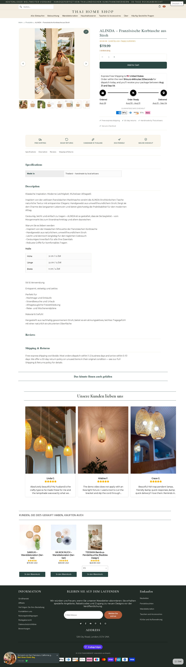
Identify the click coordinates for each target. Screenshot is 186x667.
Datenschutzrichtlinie (27, 624)
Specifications (30, 152)
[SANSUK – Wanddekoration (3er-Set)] (32, 537)
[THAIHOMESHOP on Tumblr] (100, 623)
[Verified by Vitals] (26, 661)
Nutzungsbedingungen (28, 615)
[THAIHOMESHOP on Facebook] (85, 623)
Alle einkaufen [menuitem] (38, 16)
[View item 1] (23, 104)
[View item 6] (69, 104)
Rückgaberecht (25, 620)
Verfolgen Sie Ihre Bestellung (31, 607)
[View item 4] (50, 104)
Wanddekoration (147, 609)
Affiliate (21, 603)
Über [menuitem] (126, 16)
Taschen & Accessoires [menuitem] (110, 16)
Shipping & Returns (66, 152)
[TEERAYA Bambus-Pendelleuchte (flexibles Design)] (95, 537)
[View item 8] (87, 104)
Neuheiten (144, 598)
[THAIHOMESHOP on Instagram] (105, 623)
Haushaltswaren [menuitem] (88, 16)
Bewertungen (24, 628)
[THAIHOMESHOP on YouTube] (90, 623)
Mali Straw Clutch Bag (26, 657)
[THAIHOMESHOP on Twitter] (80, 623)
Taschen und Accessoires (151, 614)
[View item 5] (60, 104)
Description (43, 152)
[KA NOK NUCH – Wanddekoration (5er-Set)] (64, 537)
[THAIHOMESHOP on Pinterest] (95, 623)
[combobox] (95, 568)
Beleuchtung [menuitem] (53, 16)
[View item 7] (78, 104)
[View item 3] (41, 104)
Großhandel (23, 598)
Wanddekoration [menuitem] (70, 16)
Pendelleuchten (146, 603)
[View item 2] (32, 104)
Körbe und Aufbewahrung (151, 619)
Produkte (29, 22)
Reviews (53, 152)
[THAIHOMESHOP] (93, 12)
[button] (177, 3)
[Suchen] (20, 7)
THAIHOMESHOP (87, 653)
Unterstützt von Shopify (102, 653)
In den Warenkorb (32, 574)
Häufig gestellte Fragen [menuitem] (142, 16)
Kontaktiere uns (25, 611)
